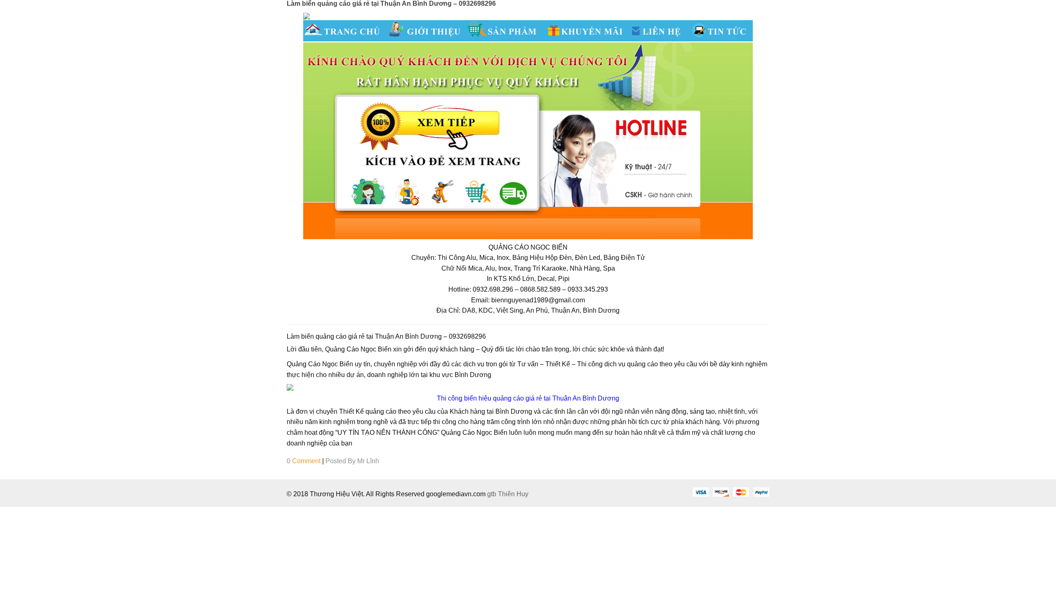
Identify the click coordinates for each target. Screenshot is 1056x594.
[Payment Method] (700, 492)
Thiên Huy (513, 493)
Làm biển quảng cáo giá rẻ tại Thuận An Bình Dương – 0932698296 (391, 3)
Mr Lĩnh (368, 460)
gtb (492, 493)
